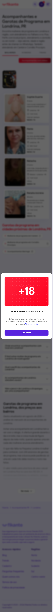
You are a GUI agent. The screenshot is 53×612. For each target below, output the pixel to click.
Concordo (26, 333)
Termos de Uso (32, 324)
